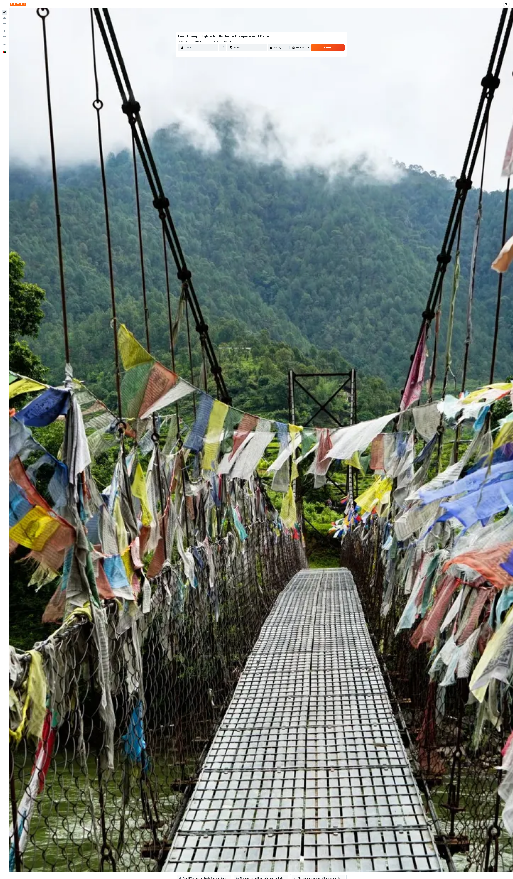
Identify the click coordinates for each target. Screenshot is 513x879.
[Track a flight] (4, 36)
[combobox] (183, 41)
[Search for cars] (4, 23)
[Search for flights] (4, 12)
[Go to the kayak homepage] (18, 4)
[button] (4, 4)
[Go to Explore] (4, 31)
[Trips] (4, 44)
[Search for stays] (4, 18)
